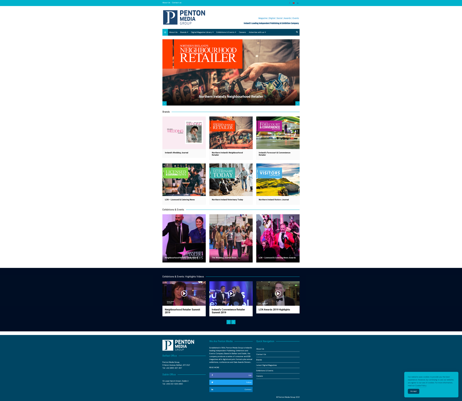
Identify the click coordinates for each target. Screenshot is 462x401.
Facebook (289, 3)
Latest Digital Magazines (266, 365)
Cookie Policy (420, 385)
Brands (183, 32)
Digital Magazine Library (201, 32)
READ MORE (214, 367)
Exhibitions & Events (225, 32)
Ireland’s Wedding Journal (176, 153)
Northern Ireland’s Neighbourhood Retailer (231, 97)
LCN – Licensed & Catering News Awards (277, 258)
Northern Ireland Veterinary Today (227, 200)
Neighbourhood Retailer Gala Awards (181, 258)
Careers (242, 32)
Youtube (293, 3)
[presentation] (164, 103)
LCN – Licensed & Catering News (180, 200)
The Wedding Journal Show (224, 258)
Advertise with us (256, 32)
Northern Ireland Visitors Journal (274, 200)
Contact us (176, 2)
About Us (166, 2)
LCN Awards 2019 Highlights (274, 309)
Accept (413, 391)
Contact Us (261, 354)
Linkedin (298, 3)
